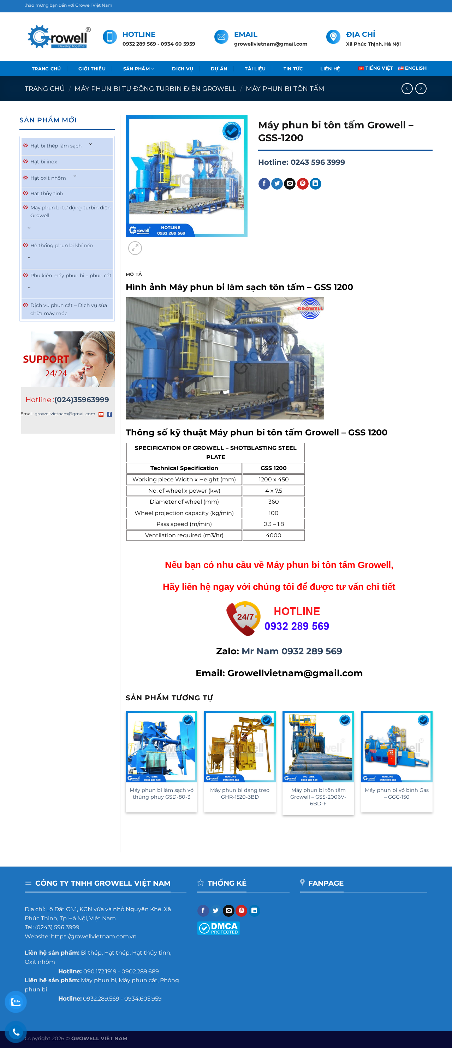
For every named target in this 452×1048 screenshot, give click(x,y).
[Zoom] (135, 248)
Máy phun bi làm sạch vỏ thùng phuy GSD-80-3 (162, 793)
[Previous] (129, 829)
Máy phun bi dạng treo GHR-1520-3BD (239, 793)
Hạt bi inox (43, 161)
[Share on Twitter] (277, 184)
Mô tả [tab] (134, 274)
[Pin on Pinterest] (303, 184)
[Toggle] (91, 144)
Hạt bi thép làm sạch (56, 146)
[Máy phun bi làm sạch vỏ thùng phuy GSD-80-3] (161, 747)
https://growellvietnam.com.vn (94, 936)
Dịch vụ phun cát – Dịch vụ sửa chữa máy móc (68, 309)
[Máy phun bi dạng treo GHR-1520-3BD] (240, 747)
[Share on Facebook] (264, 184)
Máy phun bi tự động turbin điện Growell (155, 89)
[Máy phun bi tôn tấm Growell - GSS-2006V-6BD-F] (318, 747)
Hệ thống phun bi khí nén (61, 245)
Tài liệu (255, 68)
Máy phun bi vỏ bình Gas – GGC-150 (397, 793)
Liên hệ (330, 68)
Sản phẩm (136, 68)
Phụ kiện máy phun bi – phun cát (71, 275)
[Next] (152, 244)
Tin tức (293, 68)
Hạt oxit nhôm (48, 178)
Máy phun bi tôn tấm (285, 89)
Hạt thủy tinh (46, 193)
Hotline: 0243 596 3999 (301, 162)
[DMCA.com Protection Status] (218, 928)
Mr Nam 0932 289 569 (292, 650)
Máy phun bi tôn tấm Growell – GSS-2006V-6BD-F (318, 796)
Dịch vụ (182, 68)
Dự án (219, 68)
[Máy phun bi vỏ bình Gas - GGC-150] (397, 747)
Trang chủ (46, 68)
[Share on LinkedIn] (315, 184)
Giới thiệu (92, 68)
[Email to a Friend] (290, 184)
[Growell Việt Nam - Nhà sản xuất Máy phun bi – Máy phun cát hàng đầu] (58, 36)
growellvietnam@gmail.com (65, 413)
